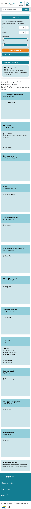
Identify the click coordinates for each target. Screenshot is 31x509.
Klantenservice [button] (7, 483)
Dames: (4, 28)
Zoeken (25, 9)
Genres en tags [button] (8, 54)
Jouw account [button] (6, 489)
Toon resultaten (15, 50)
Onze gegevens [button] (7, 477)
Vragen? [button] (4, 495)
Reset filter (15, 17)
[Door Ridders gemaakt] (9, 507)
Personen (5, 37)
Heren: (4, 33)
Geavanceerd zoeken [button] (10, 62)
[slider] (3, 38)
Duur (4, 43)
